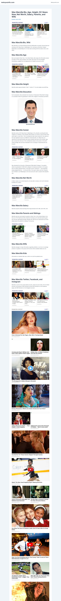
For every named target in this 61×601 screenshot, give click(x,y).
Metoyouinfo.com (55, 2)
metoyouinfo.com (7, 2)
